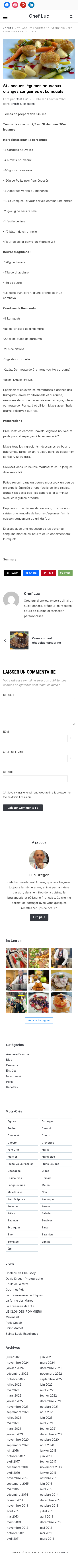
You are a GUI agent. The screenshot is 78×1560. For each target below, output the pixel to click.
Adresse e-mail (13, 752)
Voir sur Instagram (39, 1020)
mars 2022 (14, 1395)
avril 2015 (46, 1489)
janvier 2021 (15, 1434)
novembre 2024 (18, 1362)
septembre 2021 (18, 1412)
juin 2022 (46, 1384)
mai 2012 (46, 1527)
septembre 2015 (18, 1483)
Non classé (13, 1076)
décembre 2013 (50, 1500)
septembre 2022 (51, 1379)
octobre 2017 (16, 1456)
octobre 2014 (49, 1494)
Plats (9, 1082)
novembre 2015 (17, 1478)
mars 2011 (47, 1538)
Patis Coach (14, 1322)
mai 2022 (13, 1390)
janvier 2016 (48, 1472)
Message (9, 695)
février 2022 (48, 1395)
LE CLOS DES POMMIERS (24, 1311)
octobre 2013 (49, 1505)
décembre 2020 (51, 1434)
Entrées (16, 104)
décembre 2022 (17, 1373)
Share (33, 572)
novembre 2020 (18, 1439)
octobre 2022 (16, 1379)
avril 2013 (46, 1516)
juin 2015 (46, 1483)
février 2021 (48, 1428)
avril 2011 (13, 1538)
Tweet (14, 572)
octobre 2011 (15, 1533)
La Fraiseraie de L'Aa (20, 1306)
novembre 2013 (17, 1505)
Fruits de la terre (17, 1284)
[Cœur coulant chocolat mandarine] (19, 640)
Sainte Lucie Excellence (22, 1333)
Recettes (29, 104)
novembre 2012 (17, 1527)
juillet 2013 (47, 1511)
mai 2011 (46, 1533)
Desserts (12, 1065)
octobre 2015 (49, 1478)
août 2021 (47, 1412)
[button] (5, 17)
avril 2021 (46, 1423)
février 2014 (15, 1500)
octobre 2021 (49, 1406)
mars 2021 (14, 1428)
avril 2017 (13, 1461)
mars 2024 (47, 1362)
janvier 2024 (15, 1368)
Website (8, 772)
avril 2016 (13, 1472)
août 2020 (47, 1445)
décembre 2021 (50, 1401)
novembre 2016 (51, 1467)
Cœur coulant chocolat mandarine (46, 640)
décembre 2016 (17, 1467)
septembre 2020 (18, 1445)
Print (67, 572)
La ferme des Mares (19, 1300)
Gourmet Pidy (15, 1289)
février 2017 (48, 1461)
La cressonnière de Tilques (24, 1295)
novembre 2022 (51, 1373)
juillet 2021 (14, 1417)
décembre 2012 (50, 1522)
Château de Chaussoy (21, 1273)
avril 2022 (47, 1390)
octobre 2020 (49, 1439)
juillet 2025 (14, 1357)
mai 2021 (13, 1423)
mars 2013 (14, 1522)
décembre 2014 (17, 1494)
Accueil (8, 28)
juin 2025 (46, 1357)
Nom (6, 731)
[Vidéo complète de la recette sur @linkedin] (16, 980)
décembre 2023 (50, 1368)
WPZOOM (63, 1552)
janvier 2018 (48, 1450)
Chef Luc (39, 16)
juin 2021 (46, 1417)
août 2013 (13, 1511)
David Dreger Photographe (24, 1278)
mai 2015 (13, 1489)
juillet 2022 (14, 1384)
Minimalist (12, 1317)
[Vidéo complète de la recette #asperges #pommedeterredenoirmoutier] (61, 958)
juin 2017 (46, 1456)
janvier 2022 (15, 1401)
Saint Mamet (14, 1328)
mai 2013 (13, 1516)
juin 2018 (13, 1450)
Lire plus (39, 917)
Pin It (50, 572)
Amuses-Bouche (17, 1054)
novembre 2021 (17, 1406)
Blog (9, 1059)
